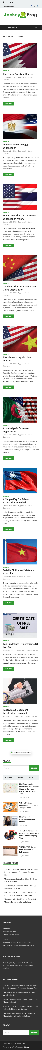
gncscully (23, 77)
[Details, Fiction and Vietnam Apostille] (21, 551)
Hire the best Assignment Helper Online (27, 819)
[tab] (8, 777)
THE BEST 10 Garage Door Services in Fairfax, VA (28, 849)
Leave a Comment (32, 650)
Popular (8, 777)
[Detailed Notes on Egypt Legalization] (21, 126)
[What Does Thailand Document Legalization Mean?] (21, 197)
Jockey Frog (20, 1044)
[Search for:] (21, 768)
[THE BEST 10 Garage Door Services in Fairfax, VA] (10, 847)
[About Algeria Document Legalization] (21, 410)
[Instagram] (37, 6)
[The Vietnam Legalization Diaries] (21, 339)
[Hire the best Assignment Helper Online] (10, 817)
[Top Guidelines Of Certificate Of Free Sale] (21, 625)
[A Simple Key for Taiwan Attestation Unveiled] (21, 480)
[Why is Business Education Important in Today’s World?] (10, 803)
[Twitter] (34, 6)
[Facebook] (31, 6)
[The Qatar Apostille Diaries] (21, 55)
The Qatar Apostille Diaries (18, 73)
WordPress (16, 1047)
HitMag (26, 1047)
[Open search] (36, 28)
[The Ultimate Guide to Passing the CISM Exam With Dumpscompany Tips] (10, 831)
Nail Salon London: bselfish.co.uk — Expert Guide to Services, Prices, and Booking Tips (29, 789)
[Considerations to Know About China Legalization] (21, 268)
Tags (31, 777)
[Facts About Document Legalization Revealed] (21, 691)
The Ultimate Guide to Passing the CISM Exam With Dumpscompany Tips (28, 834)
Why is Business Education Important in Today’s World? (28, 805)
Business (6, 71)
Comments (20, 777)
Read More (7, 103)
